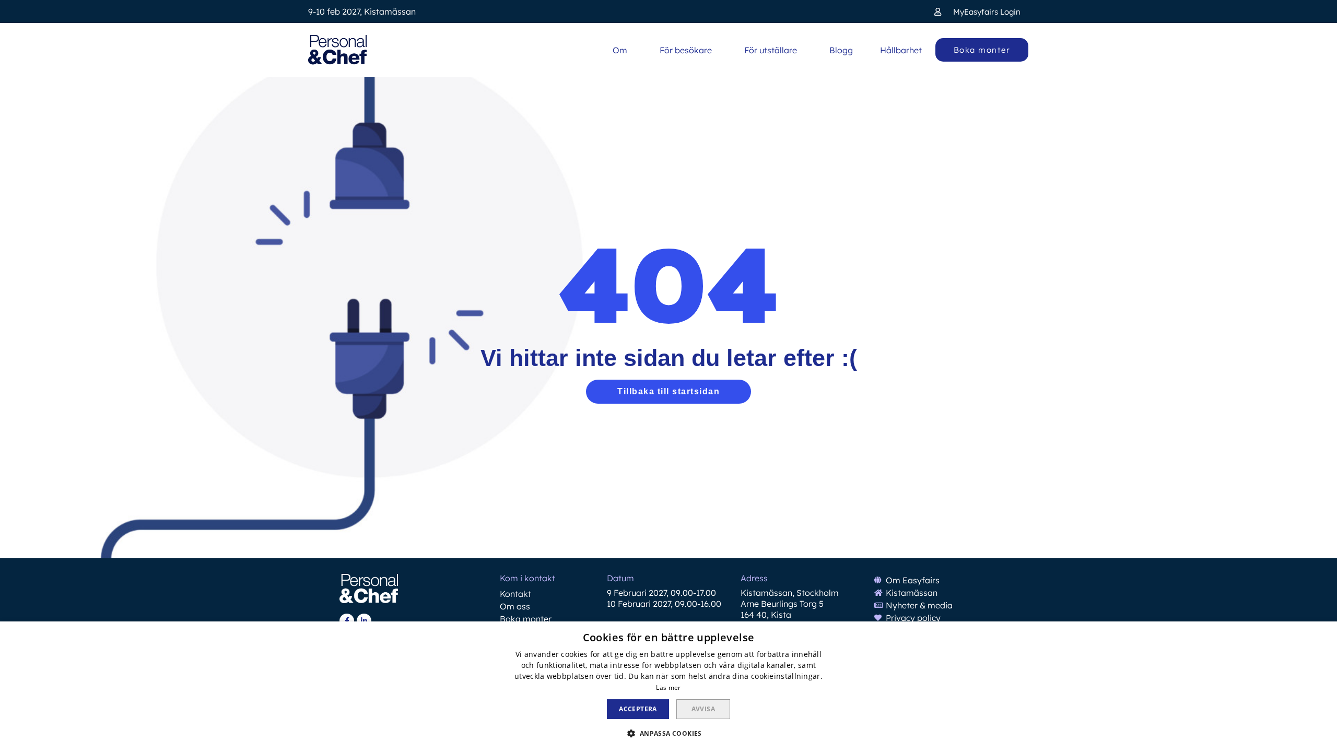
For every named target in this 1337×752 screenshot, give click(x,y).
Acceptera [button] (638, 708)
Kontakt (515, 594)
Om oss (515, 606)
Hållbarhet (901, 50)
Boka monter (526, 619)
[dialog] (668, 686)
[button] (977, 12)
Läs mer (668, 687)
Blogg (841, 50)
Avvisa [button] (703, 708)
